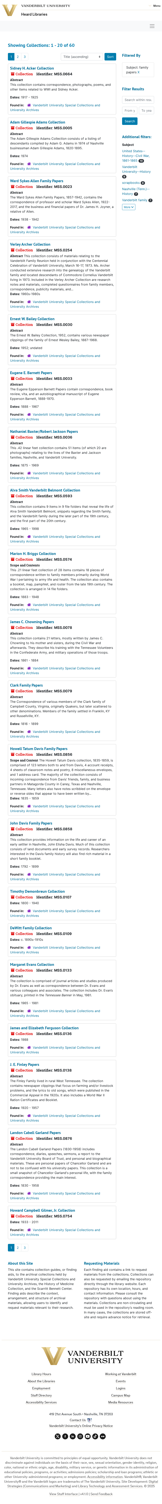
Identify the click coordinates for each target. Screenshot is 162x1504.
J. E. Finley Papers (24, 1064)
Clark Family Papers (26, 685)
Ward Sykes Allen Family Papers (36, 180)
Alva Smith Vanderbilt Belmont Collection (45, 490)
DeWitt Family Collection (31, 927)
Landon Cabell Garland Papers (35, 1132)
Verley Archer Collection (30, 244)
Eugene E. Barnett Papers (31, 372)
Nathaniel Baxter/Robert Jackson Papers (44, 431)
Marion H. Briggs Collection (33, 553)
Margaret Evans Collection (32, 964)
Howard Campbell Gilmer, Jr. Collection (42, 1210)
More (127, 207)
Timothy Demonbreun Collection (37, 891)
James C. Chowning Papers (32, 621)
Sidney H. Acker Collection (32, 68)
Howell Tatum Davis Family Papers (38, 748)
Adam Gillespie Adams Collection (37, 122)
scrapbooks (131, 183)
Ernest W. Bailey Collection (32, 318)
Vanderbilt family (135, 200)
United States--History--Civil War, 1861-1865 (136, 155)
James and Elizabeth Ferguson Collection (44, 1027)
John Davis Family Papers (31, 823)
